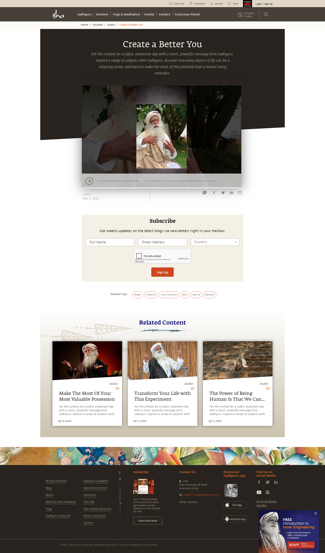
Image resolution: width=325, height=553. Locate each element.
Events (149, 14)
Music (50, 495)
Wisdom (102, 14)
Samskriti (90, 495)
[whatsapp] (204, 193)
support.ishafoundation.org (201, 494)
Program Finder (249, 15)
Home (84, 25)
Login (259, 3)
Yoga (49, 508)
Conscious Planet (187, 14)
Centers (164, 14)
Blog (48, 488)
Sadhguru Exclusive (58, 515)
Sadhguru (84, 14)
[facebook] (214, 193)
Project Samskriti (95, 515)
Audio (111, 25)
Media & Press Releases (61, 502)
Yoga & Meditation (126, 14)
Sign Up (268, 3)
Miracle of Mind (56, 481)
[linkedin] (231, 193)
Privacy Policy (150, 544)
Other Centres (188, 502)
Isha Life (89, 502)
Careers (88, 522)
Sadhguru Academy (96, 481)
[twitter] (223, 193)
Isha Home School (95, 488)
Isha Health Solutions (97, 508)
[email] (240, 193)
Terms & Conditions (129, 544)
